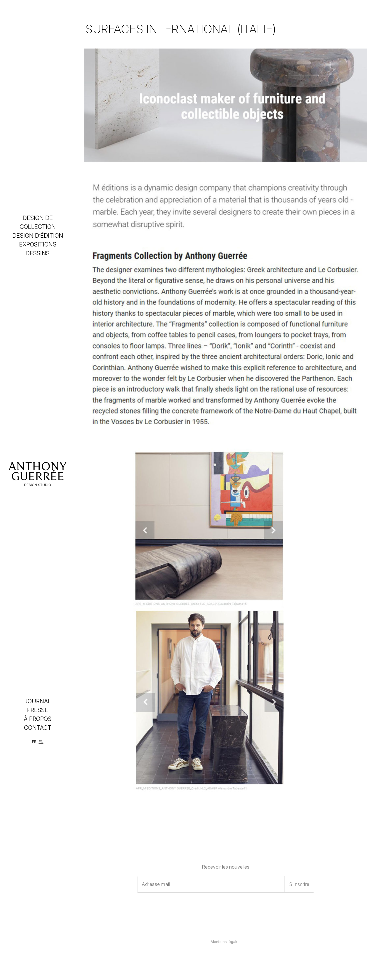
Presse (37, 710)
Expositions (37, 244)
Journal (37, 701)
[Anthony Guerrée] (37, 474)
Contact (37, 727)
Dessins (38, 253)
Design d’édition (37, 235)
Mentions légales (226, 941)
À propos (37, 718)
